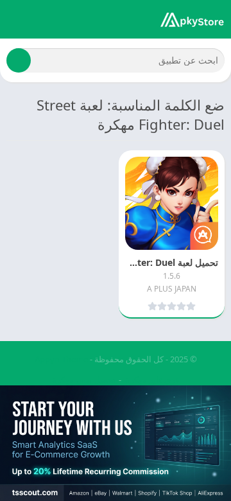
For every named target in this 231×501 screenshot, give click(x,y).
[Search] (18, 60)
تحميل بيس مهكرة (84, 379)
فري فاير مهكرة (152, 379)
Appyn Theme (61, 359)
